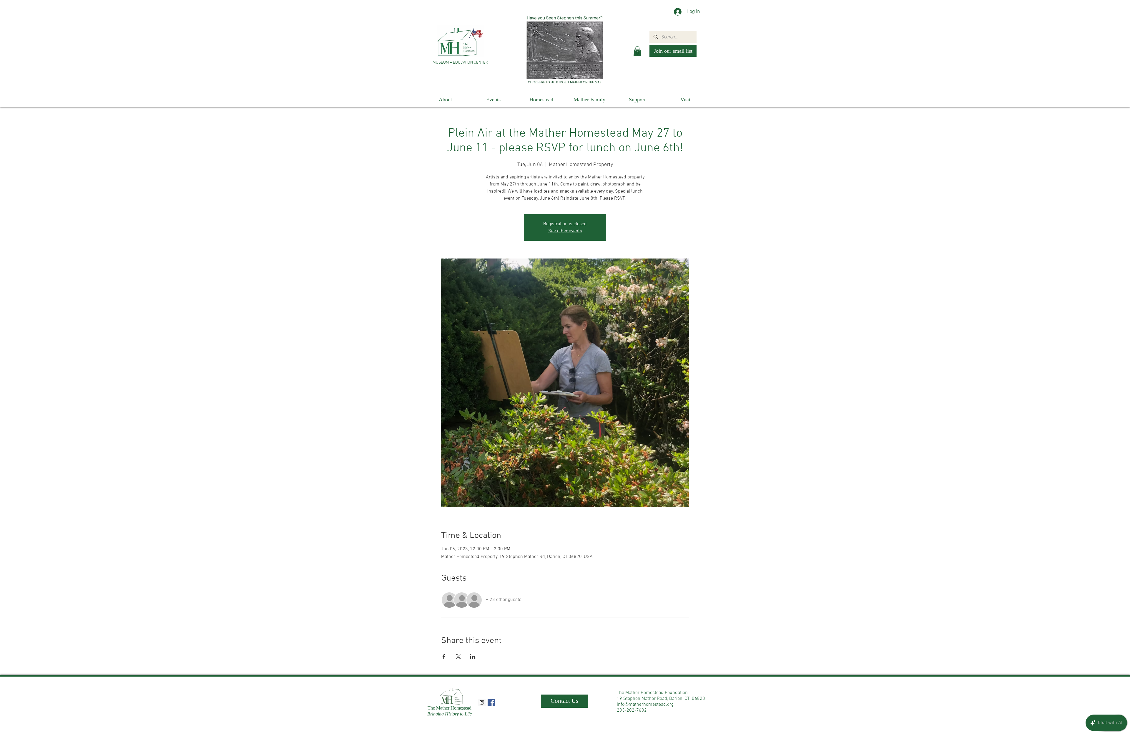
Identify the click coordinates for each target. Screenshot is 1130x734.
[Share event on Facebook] (444, 656)
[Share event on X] (458, 656)
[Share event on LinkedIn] (473, 656)
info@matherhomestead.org (645, 705)
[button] (637, 51)
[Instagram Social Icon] (482, 702)
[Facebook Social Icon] (491, 702)
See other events (565, 231)
